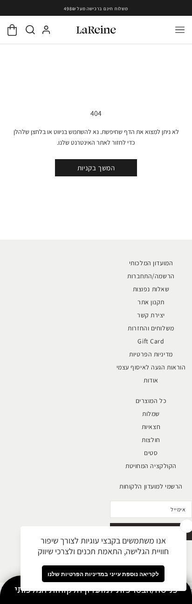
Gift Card (150, 341)
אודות (151, 380)
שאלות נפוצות (151, 289)
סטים (151, 453)
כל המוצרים (151, 400)
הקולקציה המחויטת (151, 466)
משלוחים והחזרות (151, 328)
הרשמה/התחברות (150, 276)
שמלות (151, 413)
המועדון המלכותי (151, 263)
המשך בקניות (96, 167)
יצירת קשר (151, 315)
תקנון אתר (151, 302)
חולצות (151, 440)
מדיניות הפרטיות (150, 354)
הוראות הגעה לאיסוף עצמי (151, 367)
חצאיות (151, 427)
